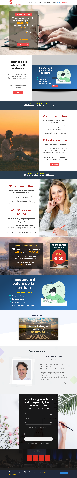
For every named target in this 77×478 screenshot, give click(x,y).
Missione (40, 2)
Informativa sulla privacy (13, 474)
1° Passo (19, 93)
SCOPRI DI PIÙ (22, 44)
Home (31, 2)
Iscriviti (38, 439)
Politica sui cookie (37, 472)
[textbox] (26, 250)
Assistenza (65, 2)
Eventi (45, 2)
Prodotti (48, 2)
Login (59, 2)
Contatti (54, 2)
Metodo (35, 2)
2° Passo (56, 164)
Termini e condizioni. (29, 431)
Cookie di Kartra (43, 472)
